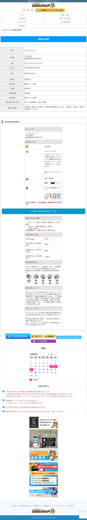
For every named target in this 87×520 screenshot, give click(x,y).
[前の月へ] (47, 354)
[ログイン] (37, 337)
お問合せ (22, 26)
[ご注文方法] (68, 337)
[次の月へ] (55, 354)
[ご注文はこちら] (50, 10)
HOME (15, 505)
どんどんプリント (41, 517)
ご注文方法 (22, 18)
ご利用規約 (45, 505)
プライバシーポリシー (59, 505)
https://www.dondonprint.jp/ (33, 63)
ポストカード (22, 22)
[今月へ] (51, 354)
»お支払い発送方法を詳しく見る (43, 211)
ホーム (22, 15)
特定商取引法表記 (25, 505)
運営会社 (36, 505)
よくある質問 (65, 22)
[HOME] (43, 6)
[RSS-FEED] (33, 10)
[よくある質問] (43, 341)
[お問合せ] (29, 10)
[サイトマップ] (24, 10)
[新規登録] (50, 337)
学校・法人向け (65, 18)
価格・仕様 (65, 15)
